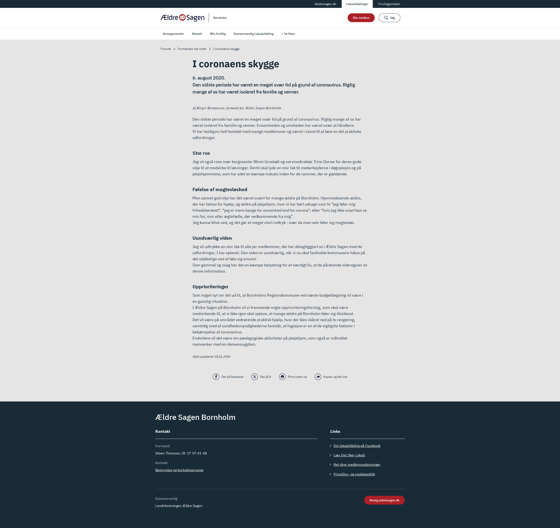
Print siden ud (297, 377)
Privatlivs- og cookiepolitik (354, 474)
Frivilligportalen (389, 4)
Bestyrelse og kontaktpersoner (179, 470)
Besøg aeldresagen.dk (384, 500)
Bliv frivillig (218, 34)
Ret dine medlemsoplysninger (357, 464)
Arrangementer (173, 34)
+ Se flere (288, 34)
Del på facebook (232, 377)
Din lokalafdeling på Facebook (357, 446)
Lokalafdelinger (357, 4)
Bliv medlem (361, 18)
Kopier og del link (335, 377)
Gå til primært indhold (177, 4)
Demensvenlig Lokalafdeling (254, 34)
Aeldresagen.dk (325, 4)
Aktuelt (197, 34)
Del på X (265, 377)
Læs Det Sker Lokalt (349, 455)
